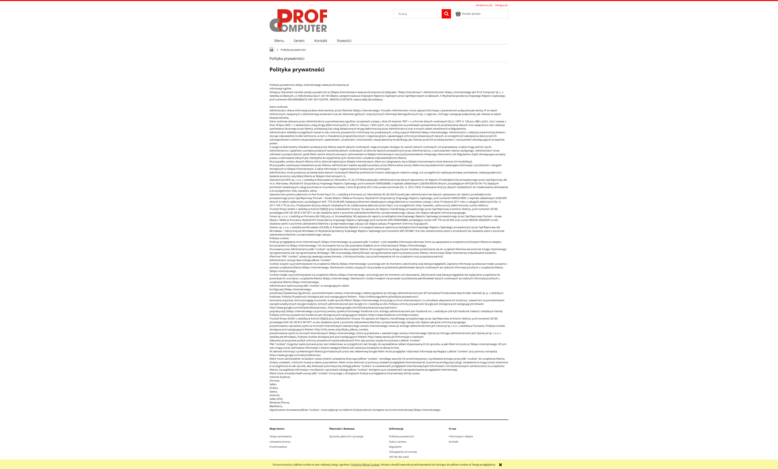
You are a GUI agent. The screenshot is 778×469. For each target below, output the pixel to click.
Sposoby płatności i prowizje (346, 436)
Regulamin (395, 447)
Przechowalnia (278, 447)
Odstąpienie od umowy (403, 452)
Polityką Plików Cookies (365, 464)
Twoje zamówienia (280, 436)
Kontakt (453, 441)
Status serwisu (397, 441)
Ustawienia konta (279, 441)
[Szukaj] (446, 13)
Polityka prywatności (401, 436)
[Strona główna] (298, 20)
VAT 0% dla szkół (399, 457)
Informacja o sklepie (461, 436)
